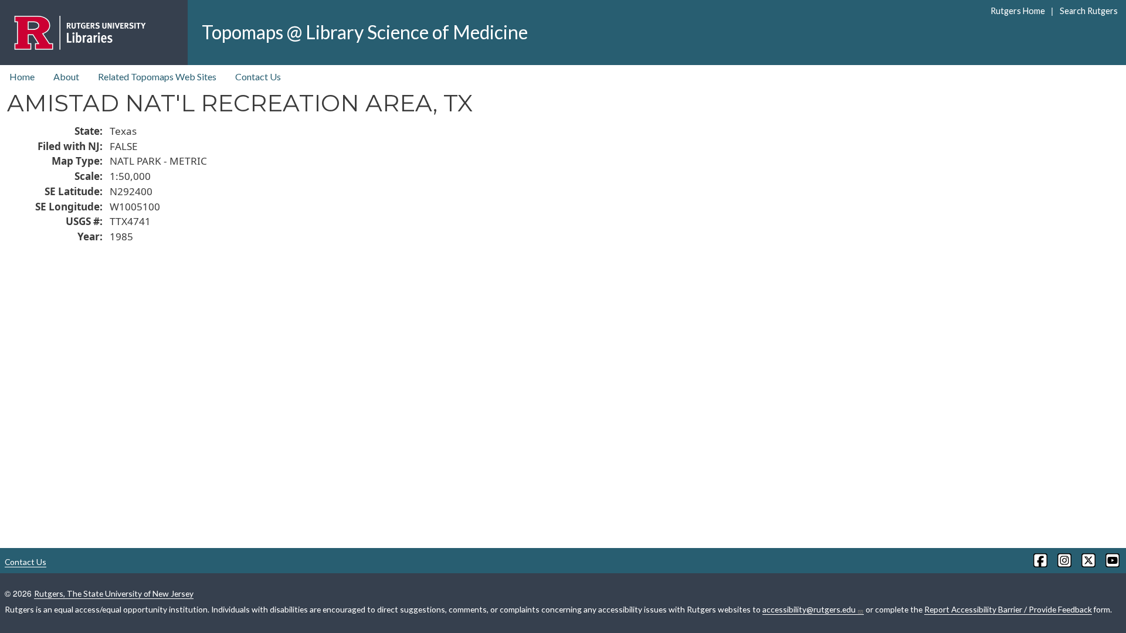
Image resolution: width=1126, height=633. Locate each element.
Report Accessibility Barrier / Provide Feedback (1008, 609)
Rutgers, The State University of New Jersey (114, 593)
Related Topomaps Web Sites (157, 76)
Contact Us (258, 76)
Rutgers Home (1018, 11)
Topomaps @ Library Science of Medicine (365, 32)
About (66, 76)
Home (22, 76)
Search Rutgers (1088, 11)
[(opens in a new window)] (1039, 560)
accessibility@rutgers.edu (809, 609)
